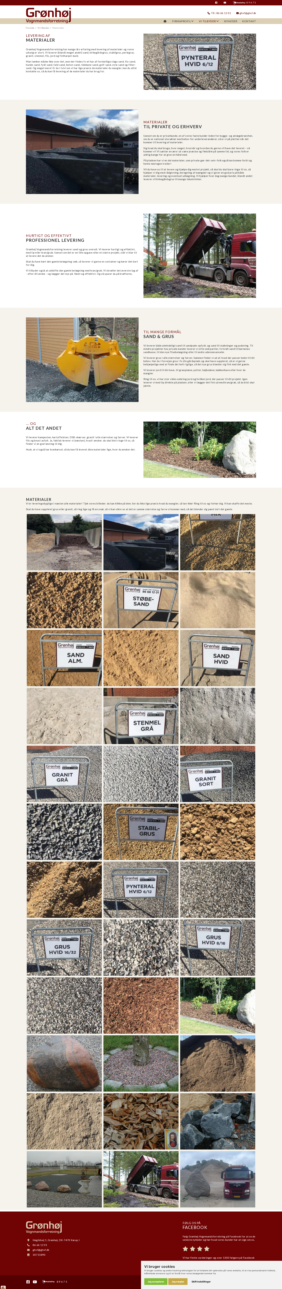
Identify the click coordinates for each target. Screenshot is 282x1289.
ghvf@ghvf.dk (247, 13)
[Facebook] (219, 2)
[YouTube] (228, 2)
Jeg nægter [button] (178, 1281)
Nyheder (230, 21)
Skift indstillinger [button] (201, 1281)
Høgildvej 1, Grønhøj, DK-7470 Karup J (56, 1240)
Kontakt (249, 21)
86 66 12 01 (40, 1244)
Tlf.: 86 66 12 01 (220, 13)
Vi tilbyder (207, 21)
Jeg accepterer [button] (156, 1281)
